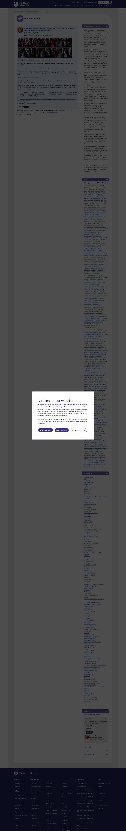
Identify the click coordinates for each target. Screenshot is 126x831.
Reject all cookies (61, 430)
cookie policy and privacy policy (57, 416)
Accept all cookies (45, 430)
